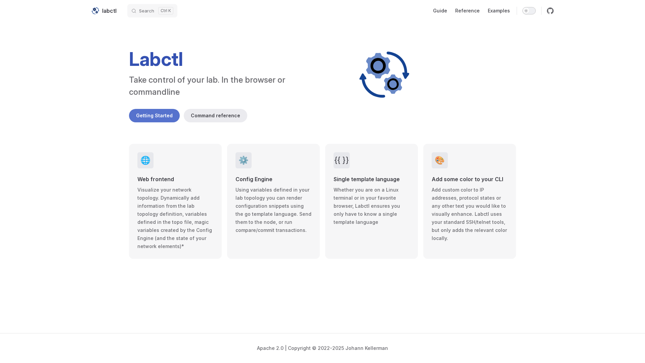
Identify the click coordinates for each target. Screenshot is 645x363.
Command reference (215, 115)
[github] (550, 11)
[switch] (529, 10)
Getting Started (154, 115)
